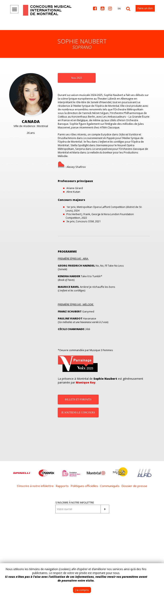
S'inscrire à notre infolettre (74, 502)
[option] (21, 471)
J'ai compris (82, 590)
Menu (14, 9)
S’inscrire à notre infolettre (35, 486)
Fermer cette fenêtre (158, 569)
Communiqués (109, 486)
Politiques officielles (84, 486)
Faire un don (145, 8)
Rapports (62, 486)
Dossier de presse (134, 486)
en (119, 8)
